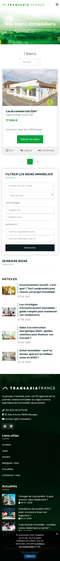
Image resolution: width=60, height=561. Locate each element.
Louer (5, 450)
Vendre (6, 457)
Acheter (6, 444)
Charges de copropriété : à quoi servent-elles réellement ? (36, 498)
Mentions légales (30, 552)
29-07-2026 (26, 502)
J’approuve (30, 556)
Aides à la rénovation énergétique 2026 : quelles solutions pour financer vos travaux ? (36, 333)
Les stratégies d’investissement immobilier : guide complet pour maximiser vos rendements (38, 310)
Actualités (7, 469)
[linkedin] (11, 426)
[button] (30, 195)
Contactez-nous (11, 475)
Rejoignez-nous (10, 463)
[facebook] (5, 426)
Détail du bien (30, 139)
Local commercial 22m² (21, 111)
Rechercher (30, 247)
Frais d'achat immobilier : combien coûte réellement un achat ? (37, 526)
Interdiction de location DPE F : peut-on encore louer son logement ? (35, 512)
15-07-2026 (26, 518)
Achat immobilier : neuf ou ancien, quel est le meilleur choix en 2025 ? (36, 354)
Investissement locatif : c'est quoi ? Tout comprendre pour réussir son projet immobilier (37, 288)
